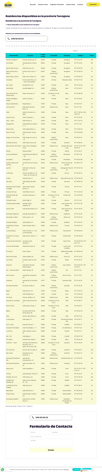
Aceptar (77, 469)
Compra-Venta (70, 4)
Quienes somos (43, 4)
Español (84, 470)
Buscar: (75, 51)
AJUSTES (66, 469)
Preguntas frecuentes (57, 4)
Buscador (33, 4)
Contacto (80, 4)
